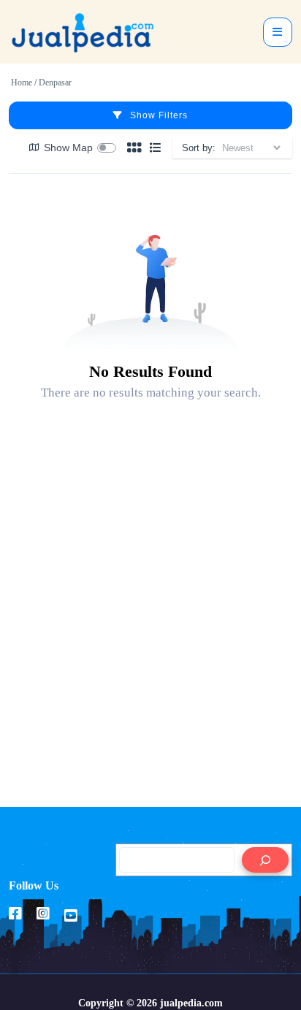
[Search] (265, 860)
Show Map (68, 147)
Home (21, 82)
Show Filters (159, 115)
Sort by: (199, 148)
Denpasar (55, 82)
